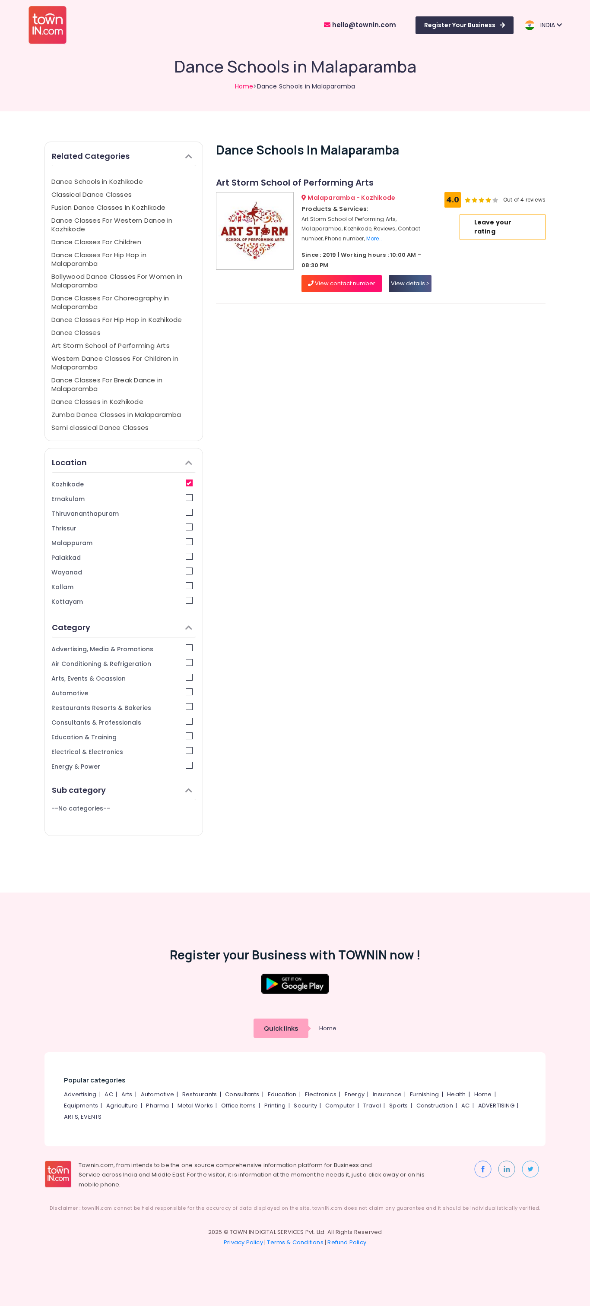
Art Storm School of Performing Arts (110, 345)
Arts (127, 1094)
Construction (434, 1105)
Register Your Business (459, 25)
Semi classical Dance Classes (100, 427)
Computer (340, 1105)
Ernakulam (68, 499)
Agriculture (122, 1105)
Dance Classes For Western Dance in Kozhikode (112, 224)
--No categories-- (80, 808)
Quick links (281, 1028)
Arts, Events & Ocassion (88, 678)
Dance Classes (76, 332)
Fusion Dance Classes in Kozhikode (108, 207)
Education (282, 1094)
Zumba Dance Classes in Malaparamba (116, 414)
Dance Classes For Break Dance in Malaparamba (106, 384)
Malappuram (71, 543)
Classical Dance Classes (91, 194)
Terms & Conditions (295, 1242)
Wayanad (66, 572)
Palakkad (66, 557)
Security (305, 1105)
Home (244, 86)
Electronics (320, 1094)
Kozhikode (67, 484)
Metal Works (195, 1105)
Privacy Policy (243, 1242)
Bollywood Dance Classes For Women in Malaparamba (116, 281)
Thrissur (63, 528)
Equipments (81, 1105)
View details (408, 283)
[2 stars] (495, 200)
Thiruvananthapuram (85, 513)
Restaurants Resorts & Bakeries (101, 707)
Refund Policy (346, 1242)
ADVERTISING (496, 1105)
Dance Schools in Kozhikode (97, 181)
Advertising (80, 1094)
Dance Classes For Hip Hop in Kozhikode (116, 319)
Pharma (157, 1105)
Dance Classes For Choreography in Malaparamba (110, 302)
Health (456, 1094)
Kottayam (67, 601)
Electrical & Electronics (87, 752)
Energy (355, 1094)
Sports (398, 1105)
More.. (374, 238)
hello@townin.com (363, 24)
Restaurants (199, 1094)
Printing (275, 1105)
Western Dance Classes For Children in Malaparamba (114, 363)
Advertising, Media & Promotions (102, 649)
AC (109, 1094)
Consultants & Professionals (96, 722)
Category (71, 627)
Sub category (79, 790)
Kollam (62, 587)
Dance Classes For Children (96, 241)
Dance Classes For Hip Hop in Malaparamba (98, 259)
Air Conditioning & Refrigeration (101, 663)
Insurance (387, 1094)
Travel (372, 1105)
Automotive (69, 693)
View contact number (344, 283)
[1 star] (488, 200)
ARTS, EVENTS (83, 1117)
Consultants (242, 1094)
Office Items (238, 1105)
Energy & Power (75, 766)
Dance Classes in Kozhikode (97, 401)
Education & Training (84, 737)
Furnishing (424, 1094)
